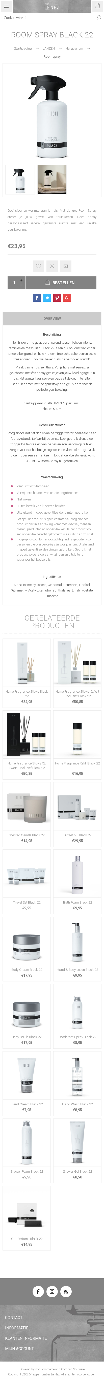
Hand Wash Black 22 (77, 1104)
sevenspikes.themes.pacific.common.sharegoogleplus (67, 298)
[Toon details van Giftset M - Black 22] (77, 806)
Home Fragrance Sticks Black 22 (27, 694)
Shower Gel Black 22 (77, 1171)
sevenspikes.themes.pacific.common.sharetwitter (47, 298)
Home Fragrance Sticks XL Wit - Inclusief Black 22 (77, 694)
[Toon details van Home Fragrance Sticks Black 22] (26, 663)
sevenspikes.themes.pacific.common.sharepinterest (57, 298)
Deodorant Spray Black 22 (77, 1037)
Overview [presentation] (52, 319)
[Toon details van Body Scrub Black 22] (26, 1008)
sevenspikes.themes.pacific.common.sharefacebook (37, 298)
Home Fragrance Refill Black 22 (77, 763)
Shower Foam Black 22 (26, 1171)
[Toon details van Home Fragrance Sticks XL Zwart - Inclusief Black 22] (26, 734)
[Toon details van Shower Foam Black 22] (26, 1143)
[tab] (52, 318)
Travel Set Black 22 (26, 902)
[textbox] (47, 18)
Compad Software (73, 1369)
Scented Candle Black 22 (26, 835)
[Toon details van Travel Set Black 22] (26, 873)
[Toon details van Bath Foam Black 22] (77, 873)
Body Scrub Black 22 (26, 1037)
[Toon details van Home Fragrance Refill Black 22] (77, 734)
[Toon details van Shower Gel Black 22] (77, 1143)
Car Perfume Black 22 (26, 1239)
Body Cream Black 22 (26, 970)
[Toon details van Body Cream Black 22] (26, 941)
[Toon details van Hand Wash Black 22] (77, 1075)
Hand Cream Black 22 (27, 1104)
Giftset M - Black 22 (77, 835)
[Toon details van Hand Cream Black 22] (26, 1075)
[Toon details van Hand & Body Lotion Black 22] (77, 941)
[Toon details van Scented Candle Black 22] (26, 806)
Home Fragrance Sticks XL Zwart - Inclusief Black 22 (27, 765)
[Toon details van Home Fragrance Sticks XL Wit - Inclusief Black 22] (77, 663)
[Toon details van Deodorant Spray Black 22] (77, 1008)
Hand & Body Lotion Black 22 (77, 970)
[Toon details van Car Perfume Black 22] (26, 1210)
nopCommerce (45, 1369)
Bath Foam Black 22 (77, 902)
